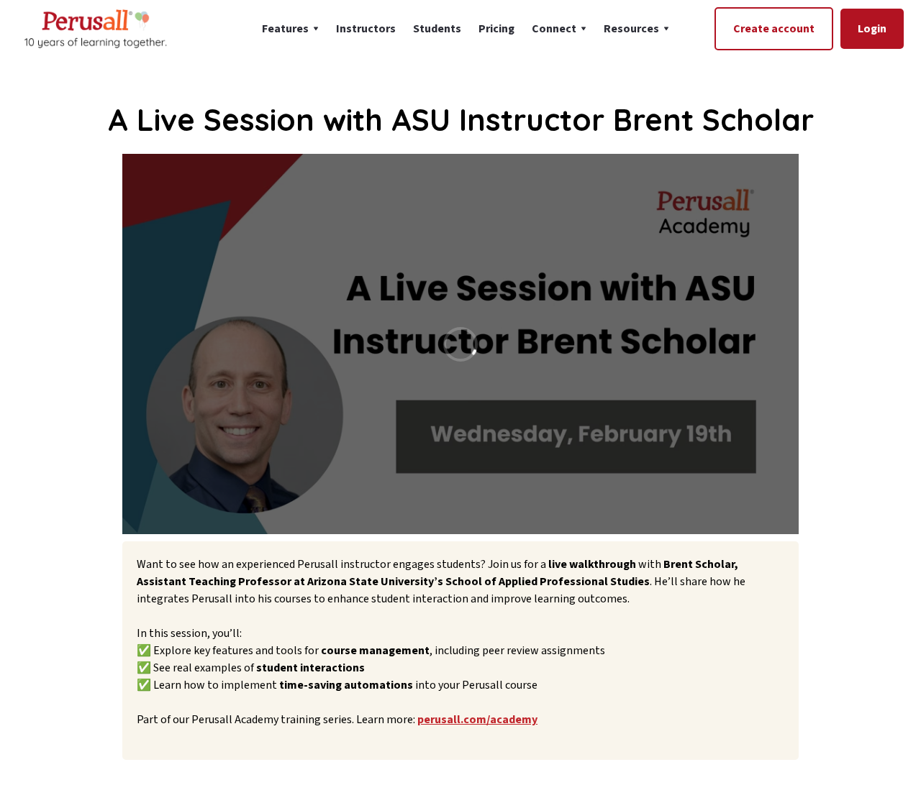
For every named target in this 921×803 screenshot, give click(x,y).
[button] (290, 28)
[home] (94, 28)
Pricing (496, 29)
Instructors (366, 29)
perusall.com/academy (477, 720)
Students (437, 29)
